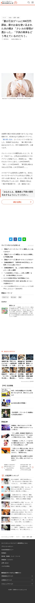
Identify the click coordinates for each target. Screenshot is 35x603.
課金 (20, 297)
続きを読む (17, 202)
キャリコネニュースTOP (7, 536)
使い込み (13, 297)
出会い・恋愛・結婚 (14, 17)
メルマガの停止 (5, 566)
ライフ (4, 17)
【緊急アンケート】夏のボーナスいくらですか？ (18, 259)
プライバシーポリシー (7, 546)
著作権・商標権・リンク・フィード (10, 556)
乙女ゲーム (5, 297)
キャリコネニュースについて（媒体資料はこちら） (14, 543)
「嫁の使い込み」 (7, 139)
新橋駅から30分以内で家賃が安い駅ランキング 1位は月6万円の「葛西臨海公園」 (9, 467)
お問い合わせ (4, 563)
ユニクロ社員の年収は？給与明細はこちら (16, 278)
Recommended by (25, 381)
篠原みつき (18, 39)
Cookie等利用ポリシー (7, 549)
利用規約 (3, 553)
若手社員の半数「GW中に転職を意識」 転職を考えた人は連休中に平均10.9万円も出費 (25, 467)
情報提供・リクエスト (7, 559)
